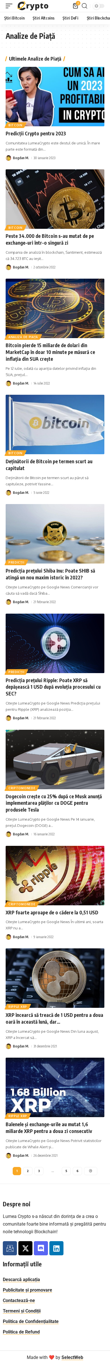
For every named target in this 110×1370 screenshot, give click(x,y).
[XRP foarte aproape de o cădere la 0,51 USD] (55, 875)
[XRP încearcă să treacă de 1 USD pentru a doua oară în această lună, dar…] (55, 978)
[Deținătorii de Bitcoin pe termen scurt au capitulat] (55, 424)
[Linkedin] (56, 1248)
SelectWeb (72, 1357)
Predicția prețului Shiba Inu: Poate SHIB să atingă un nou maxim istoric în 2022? (50, 574)
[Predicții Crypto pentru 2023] (55, 96)
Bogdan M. (21, 158)
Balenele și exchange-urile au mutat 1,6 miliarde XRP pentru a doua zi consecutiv (49, 1127)
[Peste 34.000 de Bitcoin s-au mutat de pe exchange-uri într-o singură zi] (55, 199)
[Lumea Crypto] (33, 6)
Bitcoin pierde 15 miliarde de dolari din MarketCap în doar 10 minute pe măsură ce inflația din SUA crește (50, 352)
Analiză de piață (23, 337)
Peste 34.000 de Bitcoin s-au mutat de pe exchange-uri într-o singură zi (50, 239)
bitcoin (15, 125)
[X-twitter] (25, 1248)
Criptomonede (21, 788)
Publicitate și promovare (27, 1290)
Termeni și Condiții (22, 1311)
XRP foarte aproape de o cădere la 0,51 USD (52, 912)
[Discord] (41, 1248)
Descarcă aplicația (21, 1279)
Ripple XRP (17, 1006)
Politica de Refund (21, 1332)
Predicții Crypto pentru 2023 (36, 133)
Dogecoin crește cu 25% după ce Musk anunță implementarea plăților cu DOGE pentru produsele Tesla (54, 803)
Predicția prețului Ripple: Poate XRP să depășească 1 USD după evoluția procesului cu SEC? (53, 687)
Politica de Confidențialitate (31, 1321)
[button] (10, 6)
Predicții (16, 562)
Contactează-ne (19, 1300)
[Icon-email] (10, 1248)
